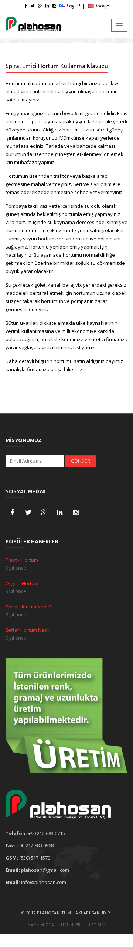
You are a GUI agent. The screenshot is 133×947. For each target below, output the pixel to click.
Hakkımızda (41, 924)
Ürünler (71, 924)
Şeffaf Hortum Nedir (28, 630)
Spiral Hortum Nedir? (29, 606)
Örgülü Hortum (22, 583)
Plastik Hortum (22, 560)
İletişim (96, 924)
